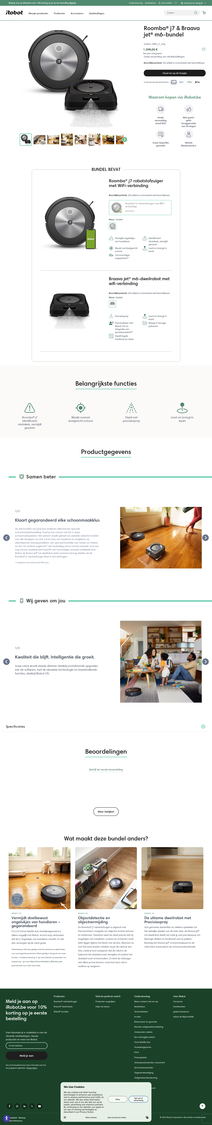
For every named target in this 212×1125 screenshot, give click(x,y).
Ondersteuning (136, 3)
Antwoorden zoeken (143, 1032)
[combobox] (182, 13)
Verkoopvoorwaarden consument (149, 1062)
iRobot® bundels (61, 1011)
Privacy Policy (32, 1068)
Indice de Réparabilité (183, 1016)
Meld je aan (26, 1055)
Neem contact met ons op (146, 1001)
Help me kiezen (102, 1006)
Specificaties (15, 726)
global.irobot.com (181, 1011)
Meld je (73, 3)
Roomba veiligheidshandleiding (148, 1026)
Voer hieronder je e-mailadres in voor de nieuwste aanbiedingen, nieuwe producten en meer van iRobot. (26, 1036)
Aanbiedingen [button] (96, 13)
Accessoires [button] (77, 13)
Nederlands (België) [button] (193, 3)
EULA (136, 1052)
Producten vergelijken (105, 1001)
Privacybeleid (140, 1057)
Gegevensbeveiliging (143, 1072)
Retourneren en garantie (145, 1021)
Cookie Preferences (14, 1121)
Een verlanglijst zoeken (144, 1037)
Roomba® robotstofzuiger (65, 1001)
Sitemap (21, 1117)
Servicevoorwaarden (143, 1067)
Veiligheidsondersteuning (145, 1077)
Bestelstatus (150, 3)
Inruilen (137, 1016)
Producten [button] (59, 13)
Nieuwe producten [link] (38, 13)
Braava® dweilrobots (63, 1006)
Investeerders (179, 1006)
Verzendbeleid (141, 1011)
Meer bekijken (106, 811)
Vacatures (178, 1001)
